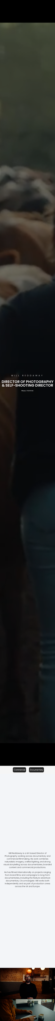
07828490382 (30, 390)
